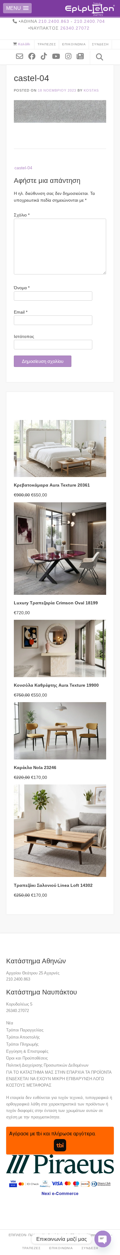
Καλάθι (24, 44)
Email (20, 312)
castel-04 (23, 167)
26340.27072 (75, 28)
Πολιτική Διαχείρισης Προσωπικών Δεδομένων (47, 1065)
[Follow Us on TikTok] (46, 55)
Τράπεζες (47, 44)
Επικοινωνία (74, 44)
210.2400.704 (89, 21)
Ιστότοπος (24, 336)
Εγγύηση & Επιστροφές (27, 1051)
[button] (17, 8)
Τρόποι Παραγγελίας (24, 1030)
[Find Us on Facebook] (34, 55)
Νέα (9, 1023)
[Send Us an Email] (22, 55)
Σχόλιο (22, 214)
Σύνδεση (100, 44)
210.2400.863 (53, 21)
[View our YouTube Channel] (58, 55)
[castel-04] (60, 121)
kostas (91, 90)
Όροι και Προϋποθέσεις (27, 1058)
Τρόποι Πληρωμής (22, 1044)
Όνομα (22, 287)
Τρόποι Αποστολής (23, 1037)
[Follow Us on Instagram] (70, 55)
